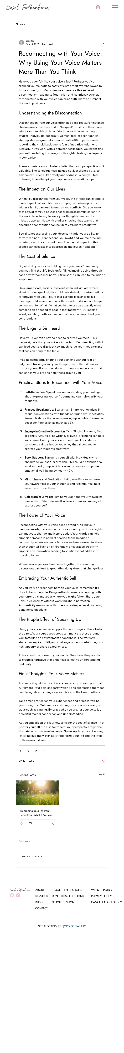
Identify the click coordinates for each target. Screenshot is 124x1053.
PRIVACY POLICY (101, 896)
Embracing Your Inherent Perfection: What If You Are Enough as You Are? (36, 813)
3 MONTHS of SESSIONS (68, 896)
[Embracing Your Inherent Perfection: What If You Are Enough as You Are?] (37, 792)
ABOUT (39, 890)
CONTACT (41, 908)
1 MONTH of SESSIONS (67, 890)
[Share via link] (44, 750)
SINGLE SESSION (63, 902)
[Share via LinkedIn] (36, 750)
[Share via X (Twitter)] (28, 750)
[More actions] (103, 43)
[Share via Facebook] (20, 750)
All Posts (20, 24)
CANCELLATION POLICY (106, 902)
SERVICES (41, 896)
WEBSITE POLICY (101, 890)
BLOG (39, 902)
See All (101, 774)
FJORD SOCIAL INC (74, 926)
